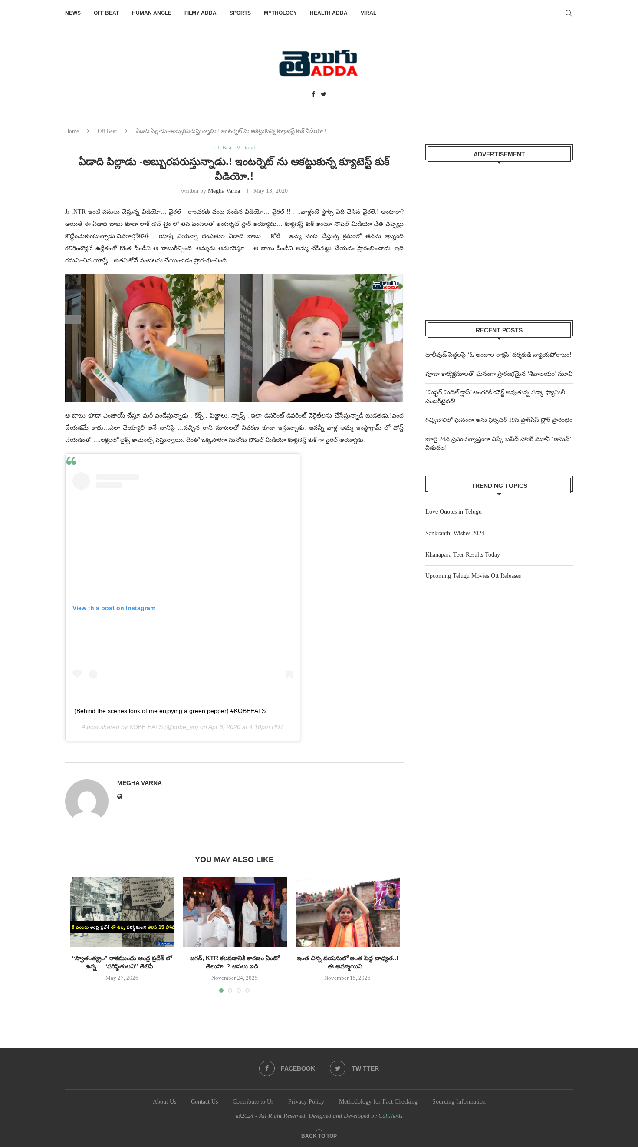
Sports (240, 13)
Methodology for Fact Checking (378, 1101)
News (73, 13)
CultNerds (390, 1116)
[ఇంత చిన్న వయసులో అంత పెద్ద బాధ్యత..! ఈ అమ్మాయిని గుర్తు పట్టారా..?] (348, 912)
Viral (368, 13)
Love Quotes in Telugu (453, 511)
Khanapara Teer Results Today (462, 554)
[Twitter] (323, 94)
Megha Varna (224, 191)
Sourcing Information (459, 1101)
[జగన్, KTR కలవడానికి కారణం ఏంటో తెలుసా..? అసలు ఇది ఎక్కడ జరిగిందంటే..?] (235, 912)
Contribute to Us (253, 1101)
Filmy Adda (200, 13)
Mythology (280, 13)
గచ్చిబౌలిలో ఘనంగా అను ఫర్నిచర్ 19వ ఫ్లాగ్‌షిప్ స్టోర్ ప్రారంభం (498, 420)
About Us (164, 1101)
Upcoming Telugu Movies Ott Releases (473, 576)
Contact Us (204, 1101)
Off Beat (106, 13)
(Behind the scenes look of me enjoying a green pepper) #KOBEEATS (170, 710)
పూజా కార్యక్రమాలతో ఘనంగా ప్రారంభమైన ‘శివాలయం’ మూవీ (498, 374)
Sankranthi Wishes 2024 (454, 533)
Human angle (151, 13)
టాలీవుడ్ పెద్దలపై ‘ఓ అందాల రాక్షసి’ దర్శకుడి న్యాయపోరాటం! (498, 354)
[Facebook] (313, 94)
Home (72, 131)
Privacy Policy (306, 1101)
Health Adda (329, 13)
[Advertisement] (499, 235)
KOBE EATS (146, 726)
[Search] (568, 13)
